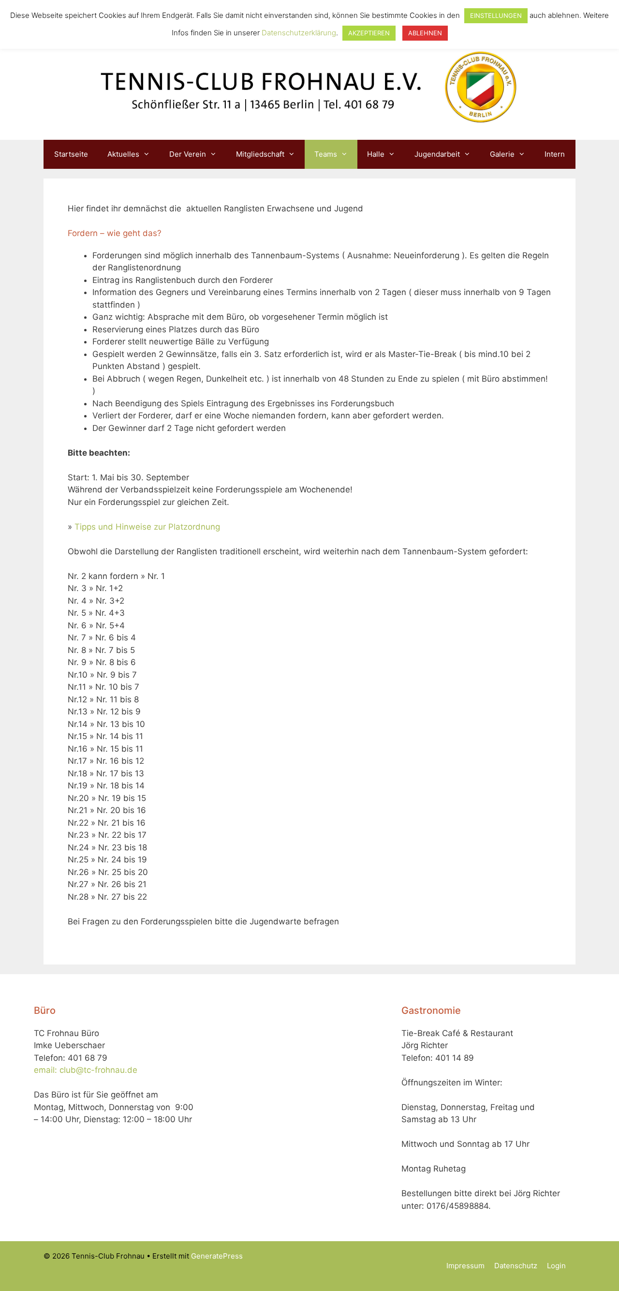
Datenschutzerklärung (299, 32)
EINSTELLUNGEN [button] (496, 15)
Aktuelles (123, 154)
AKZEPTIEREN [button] (369, 33)
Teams (325, 154)
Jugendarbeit (437, 154)
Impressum (465, 1265)
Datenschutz (515, 1265)
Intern (555, 154)
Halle (375, 154)
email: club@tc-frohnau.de (85, 1070)
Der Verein (187, 154)
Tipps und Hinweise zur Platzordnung (147, 527)
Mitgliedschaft (260, 154)
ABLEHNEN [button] (425, 33)
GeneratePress (217, 1256)
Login (556, 1265)
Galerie (502, 154)
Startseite (71, 154)
